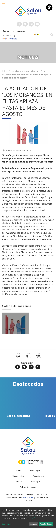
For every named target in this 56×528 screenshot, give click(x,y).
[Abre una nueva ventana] (19, 24)
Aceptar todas (46, 524)
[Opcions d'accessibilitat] (49, 7)
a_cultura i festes (31, 71)
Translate (12, 38)
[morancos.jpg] (15, 323)
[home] (28, 10)
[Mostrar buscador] (52, 34)
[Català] (34, 34)
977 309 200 (28, 497)
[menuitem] (34, 34)
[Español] (38, 34)
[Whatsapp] (37, 367)
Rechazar (33, 524)
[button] (3, 3)
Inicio (4, 71)
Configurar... (7, 524)
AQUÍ (32, 518)
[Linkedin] (31, 367)
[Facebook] (17, 367)
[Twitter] (24, 367)
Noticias (15, 71)
